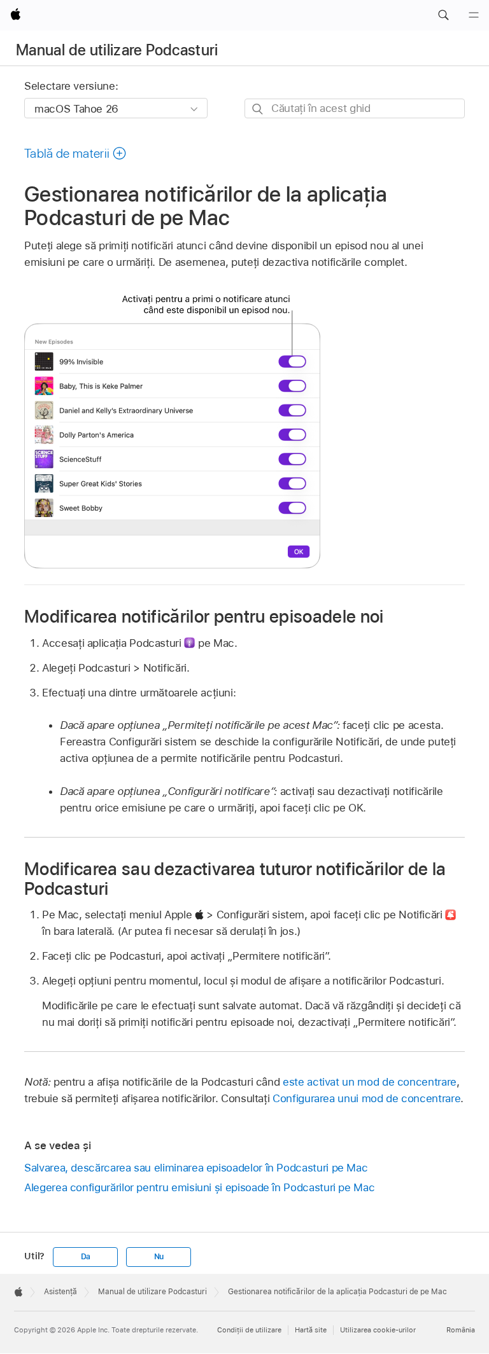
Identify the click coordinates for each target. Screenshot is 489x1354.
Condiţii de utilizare (249, 1329)
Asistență (60, 1291)
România (460, 1329)
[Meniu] (473, 15)
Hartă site (311, 1329)
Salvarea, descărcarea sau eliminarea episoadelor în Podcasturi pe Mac (195, 1167)
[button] (443, 15)
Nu (159, 1256)
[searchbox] (354, 108)
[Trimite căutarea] (258, 109)
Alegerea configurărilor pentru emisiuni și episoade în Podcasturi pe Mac (199, 1187)
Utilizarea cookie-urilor (378, 1329)
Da (86, 1256)
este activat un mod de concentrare (370, 1081)
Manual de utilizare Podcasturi (117, 50)
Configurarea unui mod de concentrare (366, 1098)
